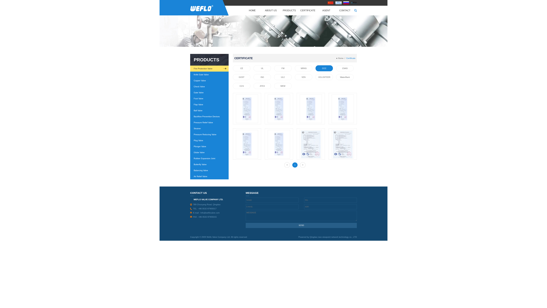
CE (241, 68)
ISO (262, 77)
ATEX (262, 86)
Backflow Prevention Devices (207, 116)
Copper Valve (200, 80)
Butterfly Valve (200, 164)
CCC (324, 68)
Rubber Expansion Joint (204, 158)
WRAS (304, 68)
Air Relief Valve (200, 176)
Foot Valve (198, 98)
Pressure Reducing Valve (205, 134)
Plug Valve (198, 140)
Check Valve (199, 86)
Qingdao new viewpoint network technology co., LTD (333, 237)
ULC (283, 77)
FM (282, 68)
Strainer (197, 128)
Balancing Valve (201, 170)
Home (340, 58)
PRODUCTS (206, 59)
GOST (241, 77)
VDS (304, 77)
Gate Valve (199, 92)
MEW (282, 86)
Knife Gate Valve (201, 74)
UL (262, 68)
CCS (242, 86)
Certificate (350, 58)
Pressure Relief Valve (203, 122)
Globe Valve (199, 152)
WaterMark (345, 77)
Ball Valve (198, 110)
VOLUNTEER (324, 77)
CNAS (345, 68)
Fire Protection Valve (203, 68)
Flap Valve (198, 104)
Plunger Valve (200, 146)
